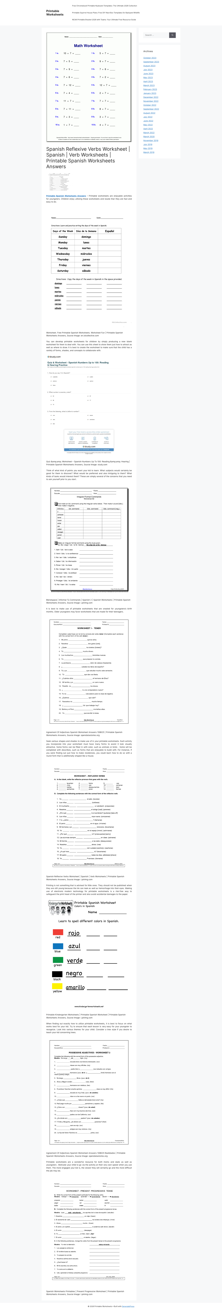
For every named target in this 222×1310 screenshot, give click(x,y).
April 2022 (148, 129)
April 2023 (148, 81)
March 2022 (148, 133)
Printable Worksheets (54, 12)
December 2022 (150, 97)
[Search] (172, 35)
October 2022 (149, 105)
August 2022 (149, 113)
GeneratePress (128, 1306)
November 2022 (150, 101)
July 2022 (147, 117)
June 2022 (148, 121)
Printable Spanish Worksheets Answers (66, 196)
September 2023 (151, 62)
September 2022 (151, 109)
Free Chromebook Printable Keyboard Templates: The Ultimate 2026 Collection (104, 6)
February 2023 (150, 89)
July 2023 (148, 70)
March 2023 (149, 85)
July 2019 (147, 144)
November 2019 (150, 140)
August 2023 (149, 66)
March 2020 (149, 136)
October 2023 (149, 58)
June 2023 (148, 73)
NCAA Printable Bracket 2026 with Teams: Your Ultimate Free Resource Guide (104, 20)
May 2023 (148, 77)
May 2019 (148, 148)
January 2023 (149, 93)
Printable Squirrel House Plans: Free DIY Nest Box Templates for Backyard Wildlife (106, 13)
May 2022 (148, 125)
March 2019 (148, 152)
